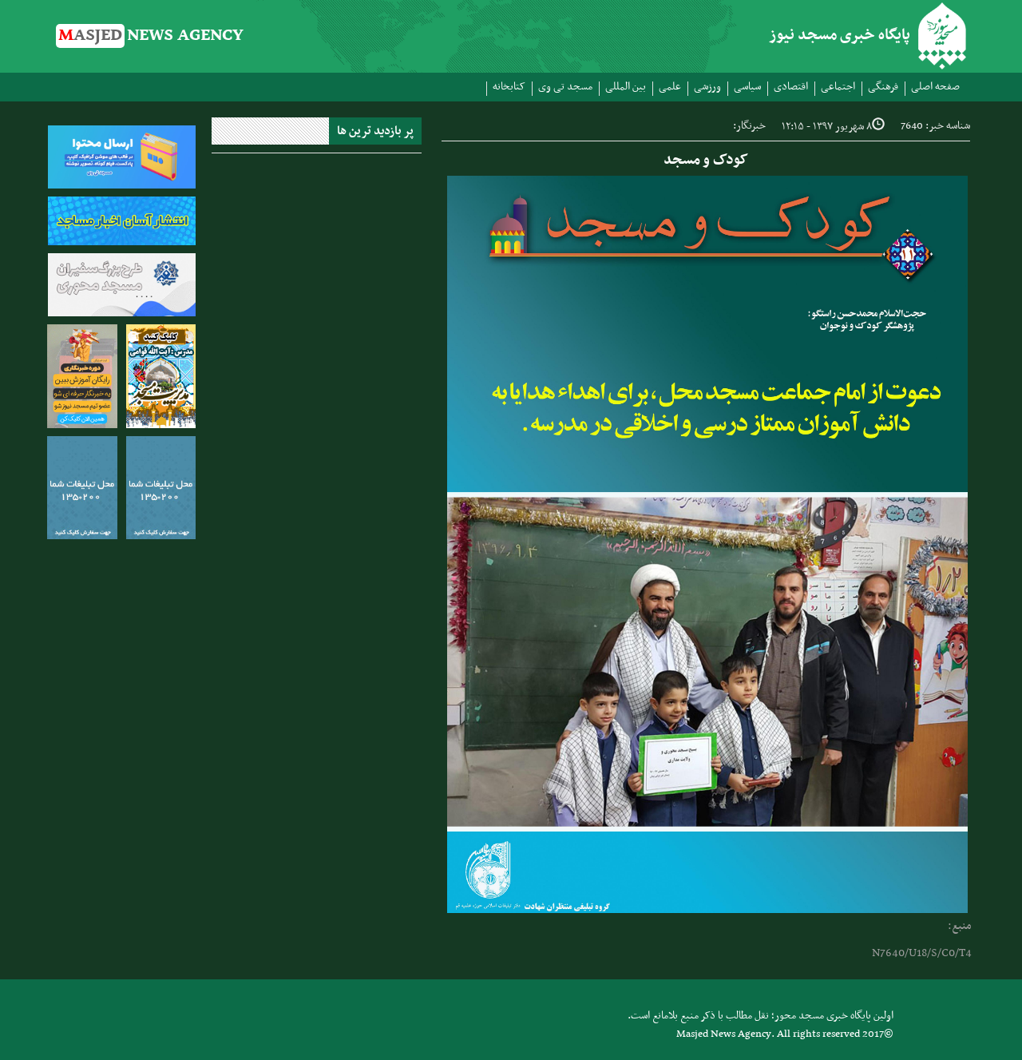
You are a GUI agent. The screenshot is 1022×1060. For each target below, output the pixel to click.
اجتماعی (838, 86)
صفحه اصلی (935, 86)
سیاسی (747, 86)
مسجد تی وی (565, 86)
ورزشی (707, 86)
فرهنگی (883, 86)
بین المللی (625, 86)
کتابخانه (509, 86)
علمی (670, 86)
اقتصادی (791, 86)
